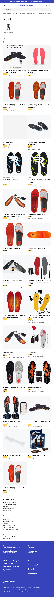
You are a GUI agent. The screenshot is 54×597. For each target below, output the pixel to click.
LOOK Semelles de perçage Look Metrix (13, 455)
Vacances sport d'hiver (8, 517)
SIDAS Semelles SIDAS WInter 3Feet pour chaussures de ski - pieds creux (39, 105)
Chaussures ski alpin (7, 534)
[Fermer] (50, 2)
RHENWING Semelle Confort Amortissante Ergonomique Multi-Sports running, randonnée (14, 179)
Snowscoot (5, 523)
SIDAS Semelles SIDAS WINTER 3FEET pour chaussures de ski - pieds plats (14, 105)
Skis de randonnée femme (9, 527)
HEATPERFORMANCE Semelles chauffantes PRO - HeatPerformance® (14, 71)
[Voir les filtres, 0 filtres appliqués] (4, 38)
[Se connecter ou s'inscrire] (46, 5)
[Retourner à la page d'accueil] (25, 5)
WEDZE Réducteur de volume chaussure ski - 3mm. (38, 71)
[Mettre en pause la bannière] (48, 2)
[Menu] (4, 5)
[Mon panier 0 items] (49, 5)
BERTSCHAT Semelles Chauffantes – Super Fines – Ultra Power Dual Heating (14, 215)
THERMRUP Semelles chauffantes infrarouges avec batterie (37, 386)
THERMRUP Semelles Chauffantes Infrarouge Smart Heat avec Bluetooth (13, 422)
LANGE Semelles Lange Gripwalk (36, 455)
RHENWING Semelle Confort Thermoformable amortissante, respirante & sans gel (39, 179)
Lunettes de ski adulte (8, 533)
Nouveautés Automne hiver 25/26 (10, 529)
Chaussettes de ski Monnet (9, 508)
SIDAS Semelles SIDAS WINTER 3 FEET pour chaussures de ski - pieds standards (14, 488)
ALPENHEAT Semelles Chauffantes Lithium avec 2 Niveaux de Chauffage (39, 316)
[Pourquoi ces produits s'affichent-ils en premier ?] (3, 42)
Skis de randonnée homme (9, 525)
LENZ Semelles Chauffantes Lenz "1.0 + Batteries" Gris (38, 351)
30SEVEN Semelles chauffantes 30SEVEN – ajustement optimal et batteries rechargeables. (39, 142)
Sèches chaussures (8, 32)
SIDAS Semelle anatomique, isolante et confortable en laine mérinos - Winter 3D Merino (14, 387)
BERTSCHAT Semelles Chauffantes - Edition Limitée (13, 281)
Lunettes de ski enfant (8, 521)
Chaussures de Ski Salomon (9, 502)
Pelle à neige (6, 519)
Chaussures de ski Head (8, 512)
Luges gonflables (7, 510)
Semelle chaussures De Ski (9, 536)
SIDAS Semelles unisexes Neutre (36, 214)
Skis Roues (5, 506)
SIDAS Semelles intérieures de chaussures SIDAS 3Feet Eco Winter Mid (14, 316)
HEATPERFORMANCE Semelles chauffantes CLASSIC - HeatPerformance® (39, 422)
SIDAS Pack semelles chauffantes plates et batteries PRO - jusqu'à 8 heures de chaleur (39, 281)
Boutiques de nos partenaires (10, 504)
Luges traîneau (6, 538)
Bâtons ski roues (6, 515)
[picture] (15, 57)
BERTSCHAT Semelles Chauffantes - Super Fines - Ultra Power (14, 351)
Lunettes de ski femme (8, 514)
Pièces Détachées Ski (8, 531)
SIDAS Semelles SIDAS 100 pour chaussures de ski (11, 141)
